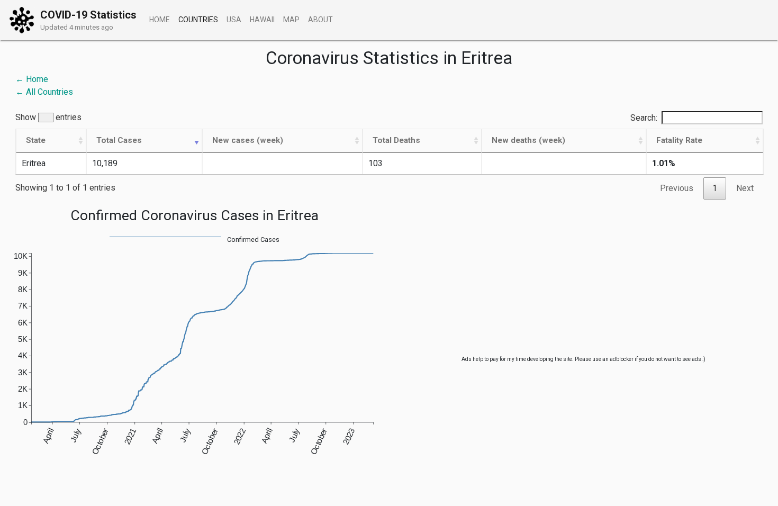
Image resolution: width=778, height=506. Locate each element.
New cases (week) (247, 140)
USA (234, 19)
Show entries (48, 117)
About (320, 19)
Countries (198, 19)
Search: (643, 118)
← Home (31, 79)
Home (159, 19)
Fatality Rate (679, 140)
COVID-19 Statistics (88, 14)
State (36, 140)
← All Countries (44, 92)
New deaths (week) (528, 140)
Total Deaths (396, 140)
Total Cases (119, 140)
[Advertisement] (583, 281)
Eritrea (34, 163)
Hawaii (262, 19)
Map (291, 19)
